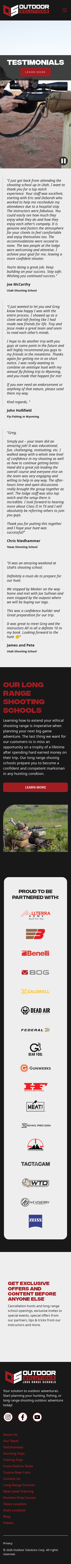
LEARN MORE (35, 72)
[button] (64, 10)
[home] (26, 10)
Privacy (7, 1543)
